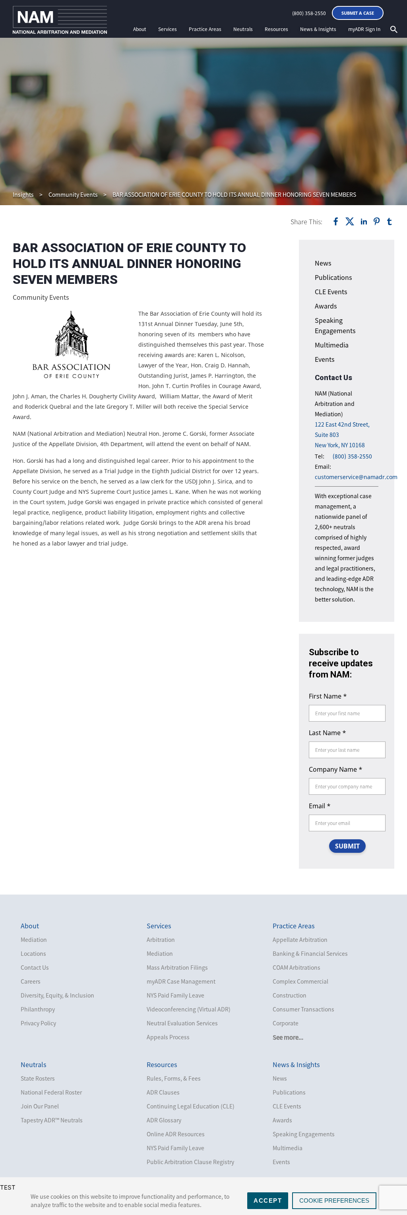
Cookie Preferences (334, 1200)
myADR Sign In (364, 29)
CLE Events (331, 291)
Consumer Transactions (303, 1009)
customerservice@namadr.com (356, 477)
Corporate (285, 1023)
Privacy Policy (38, 1023)
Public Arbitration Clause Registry (190, 1162)
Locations (33, 953)
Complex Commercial (300, 981)
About (139, 29)
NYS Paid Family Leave (175, 995)
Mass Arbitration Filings (177, 967)
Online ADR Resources (176, 1134)
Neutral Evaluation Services (182, 1023)
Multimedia (332, 344)
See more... (288, 1037)
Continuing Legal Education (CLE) (191, 1106)
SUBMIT (347, 846)
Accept (268, 1200)
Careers (31, 981)
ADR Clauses (163, 1092)
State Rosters (38, 1078)
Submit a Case (357, 13)
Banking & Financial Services (310, 953)
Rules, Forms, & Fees (174, 1078)
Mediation (34, 939)
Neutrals (243, 29)
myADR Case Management (181, 981)
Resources (276, 29)
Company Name (335, 769)
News (323, 263)
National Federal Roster (51, 1092)
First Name (328, 696)
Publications (333, 277)
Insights (23, 194)
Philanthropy (38, 1009)
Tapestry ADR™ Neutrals (52, 1120)
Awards (326, 306)
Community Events (73, 194)
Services (167, 29)
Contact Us (35, 967)
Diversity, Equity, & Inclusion (57, 995)
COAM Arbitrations (296, 967)
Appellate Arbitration (300, 939)
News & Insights (318, 29)
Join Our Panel (40, 1106)
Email (320, 806)
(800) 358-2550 (309, 13)
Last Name (327, 732)
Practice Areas (205, 29)
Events (324, 359)
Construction (289, 995)
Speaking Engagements (304, 1134)
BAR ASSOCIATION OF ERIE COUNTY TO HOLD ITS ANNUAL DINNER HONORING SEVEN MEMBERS (234, 194)
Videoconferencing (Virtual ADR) (189, 1009)
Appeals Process (168, 1037)
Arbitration (161, 939)
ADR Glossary (164, 1120)
